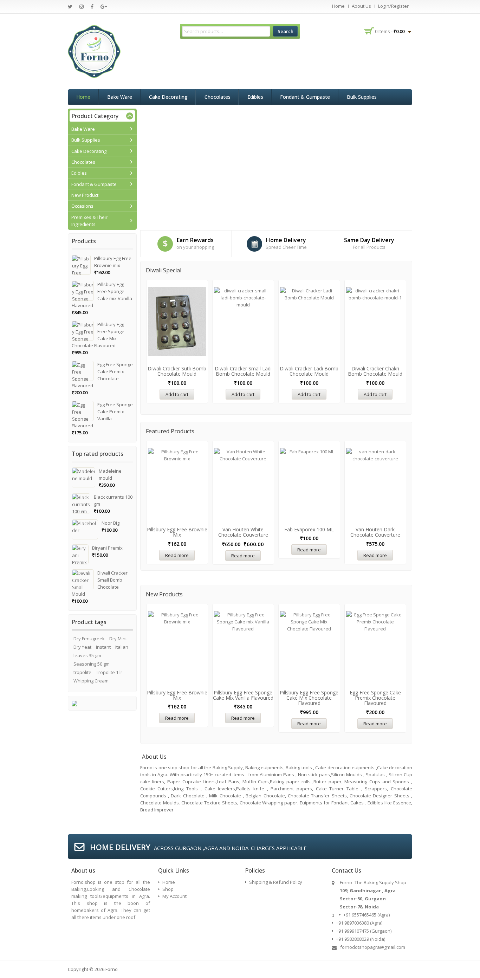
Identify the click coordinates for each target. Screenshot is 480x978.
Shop (168, 889)
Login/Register (393, 6)
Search (285, 31)
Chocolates (218, 96)
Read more (177, 555)
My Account (174, 896)
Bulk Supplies (362, 96)
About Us (361, 6)
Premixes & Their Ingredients (89, 220)
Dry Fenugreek (89, 638)
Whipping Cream (91, 681)
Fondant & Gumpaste (305, 96)
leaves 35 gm (87, 655)
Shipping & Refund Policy (275, 882)
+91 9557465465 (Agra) (366, 915)
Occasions (82, 206)
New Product (84, 195)
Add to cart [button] (177, 394)
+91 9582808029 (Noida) (360, 939)
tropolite (82, 672)
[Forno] (94, 51)
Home (338, 6)
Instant (103, 647)
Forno (111, 969)
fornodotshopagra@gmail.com (372, 947)
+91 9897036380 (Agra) (359, 923)
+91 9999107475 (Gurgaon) (363, 931)
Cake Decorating (168, 96)
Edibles (255, 96)
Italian (121, 647)
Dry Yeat (82, 647)
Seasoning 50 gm (91, 664)
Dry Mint (118, 638)
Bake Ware (119, 96)
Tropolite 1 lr (109, 672)
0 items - (389, 31)
